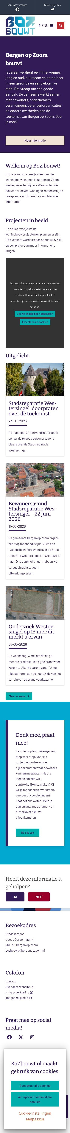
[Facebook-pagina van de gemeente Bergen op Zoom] (9, 1037)
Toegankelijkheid (17, 997)
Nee (38, 896)
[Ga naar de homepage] (20, 26)
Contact (11, 981)
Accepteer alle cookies (35, 1085)
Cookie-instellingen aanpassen (35, 1116)
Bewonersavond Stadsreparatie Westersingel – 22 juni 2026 (33, 511)
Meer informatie (35, 140)
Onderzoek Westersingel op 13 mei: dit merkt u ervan (32, 631)
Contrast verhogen (17, 4)
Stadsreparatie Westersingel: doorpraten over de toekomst (34, 408)
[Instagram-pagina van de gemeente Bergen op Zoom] (32, 1037)
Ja (15, 896)
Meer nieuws (17, 696)
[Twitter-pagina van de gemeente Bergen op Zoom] (20, 1037)
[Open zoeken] (60, 25)
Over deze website (18, 987)
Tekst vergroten (52, 5)
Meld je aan (27, 832)
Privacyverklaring (17, 992)
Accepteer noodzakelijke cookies (35, 1099)
